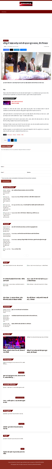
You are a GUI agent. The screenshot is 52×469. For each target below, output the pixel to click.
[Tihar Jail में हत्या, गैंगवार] (7, 250)
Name (2, 166)
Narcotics (6, 40)
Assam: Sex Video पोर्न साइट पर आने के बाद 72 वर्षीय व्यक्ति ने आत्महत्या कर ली (26, 196)
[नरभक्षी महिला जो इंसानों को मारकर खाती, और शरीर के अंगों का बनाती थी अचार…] (7, 318)
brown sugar (9, 134)
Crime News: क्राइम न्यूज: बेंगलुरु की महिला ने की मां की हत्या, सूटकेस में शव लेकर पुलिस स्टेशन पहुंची (29, 239)
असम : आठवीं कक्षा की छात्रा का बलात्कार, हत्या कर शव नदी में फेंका (23, 190)
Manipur (14, 134)
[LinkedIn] (15, 140)
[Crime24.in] (26, 4)
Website (29, 172)
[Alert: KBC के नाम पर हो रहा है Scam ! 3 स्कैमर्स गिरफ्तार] (38, 271)
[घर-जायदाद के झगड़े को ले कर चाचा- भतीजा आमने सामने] (14, 271)
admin (5, 46)
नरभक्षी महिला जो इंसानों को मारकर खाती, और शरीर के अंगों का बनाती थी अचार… (25, 315)
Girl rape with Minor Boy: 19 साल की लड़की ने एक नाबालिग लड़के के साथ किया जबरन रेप (28, 204)
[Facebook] (9, 140)
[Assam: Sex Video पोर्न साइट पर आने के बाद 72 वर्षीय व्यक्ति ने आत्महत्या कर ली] (7, 199)
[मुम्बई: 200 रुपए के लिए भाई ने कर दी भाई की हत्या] (7, 311)
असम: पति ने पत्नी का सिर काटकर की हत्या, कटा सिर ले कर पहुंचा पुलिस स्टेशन (24, 226)
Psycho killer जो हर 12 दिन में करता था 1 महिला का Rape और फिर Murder (25, 212)
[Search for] (50, 8)
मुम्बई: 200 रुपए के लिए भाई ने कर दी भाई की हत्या (20, 309)
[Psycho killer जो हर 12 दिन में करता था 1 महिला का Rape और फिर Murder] (7, 215)
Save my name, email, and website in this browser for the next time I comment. (19, 178)
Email (2, 172)
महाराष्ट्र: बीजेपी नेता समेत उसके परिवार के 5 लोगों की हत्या (21, 323)
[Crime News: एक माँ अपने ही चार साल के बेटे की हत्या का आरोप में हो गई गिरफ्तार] (7, 235)
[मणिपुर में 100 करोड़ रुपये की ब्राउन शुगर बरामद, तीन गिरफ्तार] (38, 342)
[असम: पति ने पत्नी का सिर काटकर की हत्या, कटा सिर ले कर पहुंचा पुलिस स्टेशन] (7, 229)
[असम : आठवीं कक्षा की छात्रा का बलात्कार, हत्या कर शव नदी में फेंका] (7, 192)
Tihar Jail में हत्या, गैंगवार (16, 249)
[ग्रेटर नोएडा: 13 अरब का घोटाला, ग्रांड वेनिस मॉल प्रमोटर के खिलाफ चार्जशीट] (14, 290)
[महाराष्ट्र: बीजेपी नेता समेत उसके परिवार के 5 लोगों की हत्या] (7, 325)
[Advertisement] (26, 24)
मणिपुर (22, 134)
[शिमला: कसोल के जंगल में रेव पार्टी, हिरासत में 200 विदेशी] (7, 103)
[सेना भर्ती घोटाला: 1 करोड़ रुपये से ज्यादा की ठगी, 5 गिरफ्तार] (38, 290)
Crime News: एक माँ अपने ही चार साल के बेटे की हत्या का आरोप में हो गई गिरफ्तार (25, 233)
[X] (12, 140)
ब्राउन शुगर (18, 134)
